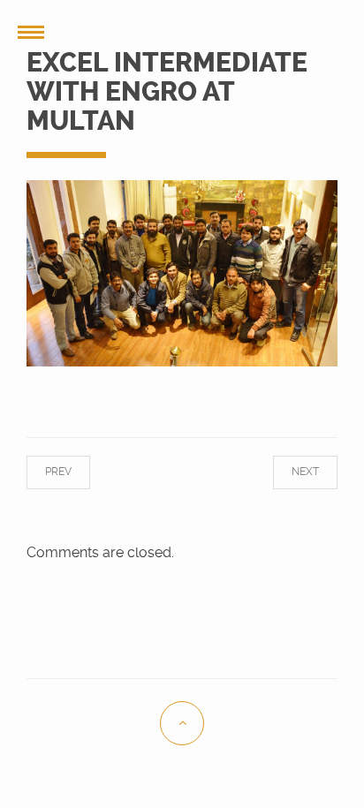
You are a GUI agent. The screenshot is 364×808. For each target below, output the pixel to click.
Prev (71, 471)
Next (292, 471)
